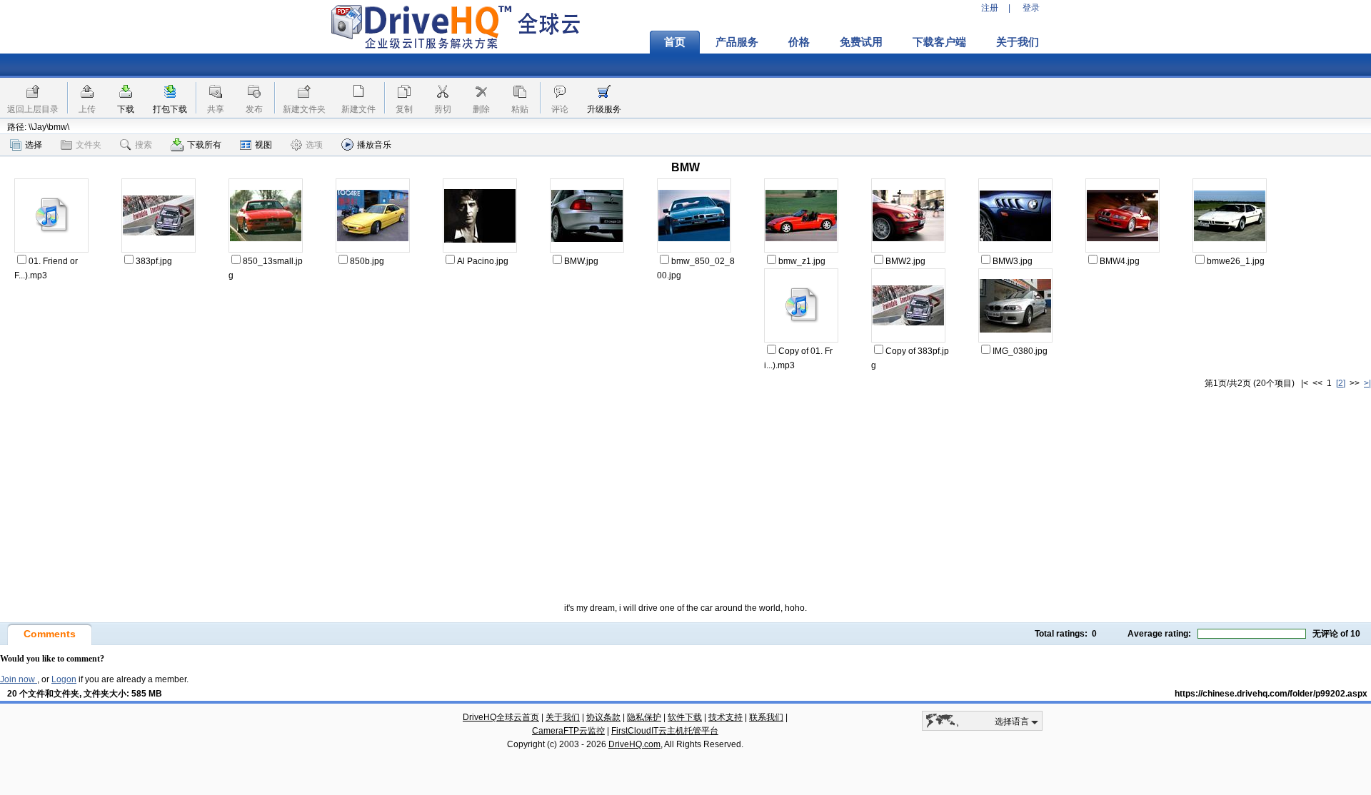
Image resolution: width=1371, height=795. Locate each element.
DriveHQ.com (634, 744)
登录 (1031, 8)
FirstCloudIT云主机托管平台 (664, 731)
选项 (314, 145)
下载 (125, 109)
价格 (799, 42)
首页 (675, 42)
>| (1367, 383)
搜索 (143, 145)
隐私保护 (644, 717)
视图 (263, 145)
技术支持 (725, 717)
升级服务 (604, 109)
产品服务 (736, 42)
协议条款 (603, 717)
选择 (33, 145)
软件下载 (685, 717)
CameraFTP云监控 (568, 731)
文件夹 (88, 145)
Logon (63, 679)
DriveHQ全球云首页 (501, 717)
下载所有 (204, 145)
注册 (989, 8)
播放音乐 (374, 145)
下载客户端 (939, 42)
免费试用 (861, 42)
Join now (18, 679)
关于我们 (1017, 42)
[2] (1340, 383)
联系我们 (766, 717)
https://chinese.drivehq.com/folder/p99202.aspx (1271, 694)
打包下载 (170, 109)
